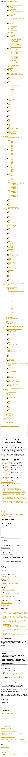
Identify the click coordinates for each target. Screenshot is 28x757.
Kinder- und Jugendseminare (14, 381)
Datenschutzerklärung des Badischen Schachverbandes (13, 739)
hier (13, 552)
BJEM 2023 (10, 23)
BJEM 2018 (10, 66)
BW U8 (9, 132)
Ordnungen (8, 413)
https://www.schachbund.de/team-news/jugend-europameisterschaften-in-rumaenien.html (14, 492)
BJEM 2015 (10, 70)
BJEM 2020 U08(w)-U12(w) (17, 41)
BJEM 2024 (10, 15)
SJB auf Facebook (4, 718)
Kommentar (4, 525)
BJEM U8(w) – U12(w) (6, 603)
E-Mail (2, 650)
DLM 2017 (10, 278)
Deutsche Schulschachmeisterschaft (14, 329)
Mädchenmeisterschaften (11, 288)
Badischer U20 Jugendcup (11, 243)
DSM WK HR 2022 (12, 330)
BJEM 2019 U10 (14, 52)
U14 (12, 144)
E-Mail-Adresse (4, 540)
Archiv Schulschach (10, 359)
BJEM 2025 (10, 10)
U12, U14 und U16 (14, 177)
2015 (9, 112)
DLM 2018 (10, 276)
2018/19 (12, 97)
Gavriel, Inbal (8, 462)
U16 (12, 142)
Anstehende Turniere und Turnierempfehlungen (16, 363)
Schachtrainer (14, 386)
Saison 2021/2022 (12, 263)
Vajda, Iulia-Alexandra (7, 475)
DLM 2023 (10, 270)
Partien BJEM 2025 (15, 13)
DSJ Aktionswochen (12, 323)
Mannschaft (5, 136)
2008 (9, 121)
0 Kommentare (18, 445)
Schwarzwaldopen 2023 (6, 516)
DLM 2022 (10, 271)
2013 (9, 115)
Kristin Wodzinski (12, 445)
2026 (9, 77)
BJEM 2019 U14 (14, 56)
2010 (9, 119)
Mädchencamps (11, 325)
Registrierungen (14, 37)
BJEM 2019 (10, 48)
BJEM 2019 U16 (14, 57)
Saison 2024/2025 (12, 259)
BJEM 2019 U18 (14, 58)
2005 (9, 125)
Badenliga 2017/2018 (13, 255)
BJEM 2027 (10, 6)
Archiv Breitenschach (10, 380)
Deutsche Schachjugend (6, 726)
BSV (4, 419)
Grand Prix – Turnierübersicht (14, 85)
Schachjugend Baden (12, 1)
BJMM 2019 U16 (14, 192)
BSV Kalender (9, 420)
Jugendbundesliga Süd (11, 257)
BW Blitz (8, 102)
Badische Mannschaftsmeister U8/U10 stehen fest (12, 513)
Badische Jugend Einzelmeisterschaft (14, 5)
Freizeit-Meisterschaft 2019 (17, 65)
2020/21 (12, 94)
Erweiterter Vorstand (10, 390)
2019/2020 (10, 253)
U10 (12, 146)
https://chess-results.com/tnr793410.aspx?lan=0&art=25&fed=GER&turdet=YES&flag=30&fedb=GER (13, 482)
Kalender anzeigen (5, 605)
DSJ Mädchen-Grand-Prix (11, 287)
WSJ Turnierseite (12, 100)
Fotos (12, 45)
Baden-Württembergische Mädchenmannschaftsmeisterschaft (14, 226)
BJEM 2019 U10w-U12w (16, 51)
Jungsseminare (14, 382)
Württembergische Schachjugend (8, 737)
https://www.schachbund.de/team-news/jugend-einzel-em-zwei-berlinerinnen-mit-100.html (14, 495)
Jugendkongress (12, 133)
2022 (9, 82)
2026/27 (12, 86)
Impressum (8, 415)
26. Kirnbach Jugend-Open (8, 590)
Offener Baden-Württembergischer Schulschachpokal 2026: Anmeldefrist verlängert (15, 620)
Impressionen (14, 14)
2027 (9, 76)
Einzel (4, 3)
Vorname (3, 645)
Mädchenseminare (10, 285)
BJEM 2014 (10, 72)
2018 (9, 108)
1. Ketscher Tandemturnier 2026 (9, 583)
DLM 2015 (10, 280)
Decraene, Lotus (7, 470)
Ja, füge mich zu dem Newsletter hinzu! (11, 545)
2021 (9, 106)
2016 (9, 111)
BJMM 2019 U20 (14, 191)
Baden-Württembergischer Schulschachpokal (16, 358)
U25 (12, 175)
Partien (12, 20)
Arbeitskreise (9, 396)
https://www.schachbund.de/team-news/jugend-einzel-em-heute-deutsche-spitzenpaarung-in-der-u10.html (14, 499)
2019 (9, 107)
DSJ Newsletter (9, 317)
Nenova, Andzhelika (7, 472)
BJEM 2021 (10, 32)
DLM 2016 (10, 279)
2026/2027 (10, 245)
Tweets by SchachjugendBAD (7, 713)
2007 (9, 123)
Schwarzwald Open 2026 (8, 625)
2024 (9, 79)
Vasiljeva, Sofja (7, 477)
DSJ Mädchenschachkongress (12, 318)
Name (2, 537)
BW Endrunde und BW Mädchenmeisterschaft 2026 (14, 629)
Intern (7, 417)
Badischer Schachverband (6, 724)
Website (2, 542)
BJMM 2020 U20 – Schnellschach (18, 183)
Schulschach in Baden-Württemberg (9, 731)
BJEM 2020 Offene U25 (16, 44)
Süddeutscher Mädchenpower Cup (15, 326)
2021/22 (12, 93)
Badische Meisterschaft (11, 331)
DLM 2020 (10, 274)
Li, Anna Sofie (8, 467)
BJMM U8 (3, 570)
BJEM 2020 (10, 36)
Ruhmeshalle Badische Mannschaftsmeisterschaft (14, 207)
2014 (9, 114)
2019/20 (12, 95)
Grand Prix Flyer (11, 99)
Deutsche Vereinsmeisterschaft (13, 281)
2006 (9, 124)
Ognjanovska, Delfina (8, 465)
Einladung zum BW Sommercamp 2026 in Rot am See (15, 634)
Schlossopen (11, 377)
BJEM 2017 (10, 68)
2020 (9, 182)
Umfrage (13, 22)
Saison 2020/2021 (12, 264)
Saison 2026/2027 (12, 258)
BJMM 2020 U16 (14, 184)
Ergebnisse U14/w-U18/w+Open (18, 11)
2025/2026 (10, 246)
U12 (12, 145)
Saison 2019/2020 (12, 266)
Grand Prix (8, 83)
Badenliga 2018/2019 (13, 254)
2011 (9, 118)
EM (4, 511)
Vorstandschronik (12, 392)
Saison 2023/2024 (12, 260)
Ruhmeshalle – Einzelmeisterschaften (14, 129)
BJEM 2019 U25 (14, 60)
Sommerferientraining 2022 (17, 388)
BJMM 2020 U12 (14, 187)
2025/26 (12, 87)
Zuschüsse (8, 394)
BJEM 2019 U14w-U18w (16, 55)
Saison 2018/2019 (12, 267)
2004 (9, 127)
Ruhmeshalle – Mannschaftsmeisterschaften (15, 283)
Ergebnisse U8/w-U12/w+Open (18, 17)
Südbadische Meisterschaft (11, 351)
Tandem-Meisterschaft (11, 379)
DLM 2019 (10, 275)
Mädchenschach (6, 284)
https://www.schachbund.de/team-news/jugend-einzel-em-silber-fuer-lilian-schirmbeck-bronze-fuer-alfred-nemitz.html (15, 502)
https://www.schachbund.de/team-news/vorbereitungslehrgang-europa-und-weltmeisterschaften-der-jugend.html (12, 489)
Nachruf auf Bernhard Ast (16, 673)
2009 (9, 120)
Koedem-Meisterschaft (13, 384)
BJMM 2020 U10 (14, 188)
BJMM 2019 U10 (14, 196)
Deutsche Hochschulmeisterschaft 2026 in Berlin (14, 613)
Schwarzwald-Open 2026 (7, 596)
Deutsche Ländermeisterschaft (12, 268)
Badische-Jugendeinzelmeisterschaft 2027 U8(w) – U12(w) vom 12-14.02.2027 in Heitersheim (14, 611)
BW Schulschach (11, 360)
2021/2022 (10, 251)
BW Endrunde (9, 209)
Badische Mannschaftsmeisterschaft (14, 137)
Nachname (3, 648)
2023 (9, 81)
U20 (12, 141)
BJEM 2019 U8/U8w (15, 49)
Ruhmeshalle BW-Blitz (13, 128)
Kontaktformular (10, 414)
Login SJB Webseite (5, 747)
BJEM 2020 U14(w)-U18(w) (17, 43)
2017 (9, 110)
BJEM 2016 (10, 69)
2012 (9, 116)
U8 (11, 148)
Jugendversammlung (10, 397)
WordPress (16, 754)
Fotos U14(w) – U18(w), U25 (20, 64)
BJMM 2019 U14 (14, 194)
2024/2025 (10, 247)
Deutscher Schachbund (6, 728)
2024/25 (12, 89)
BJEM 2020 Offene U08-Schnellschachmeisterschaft (17, 39)
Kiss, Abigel (7, 460)
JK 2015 (12, 135)
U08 (12, 165)
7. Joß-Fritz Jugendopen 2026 (9, 577)
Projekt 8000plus (9, 422)
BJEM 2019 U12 (14, 53)
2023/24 (12, 90)
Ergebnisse (13, 9)
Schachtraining (11, 385)
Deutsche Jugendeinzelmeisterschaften (14, 74)
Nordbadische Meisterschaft (12, 344)
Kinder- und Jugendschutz (9, 418)
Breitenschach (6, 361)
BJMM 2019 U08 (14, 198)
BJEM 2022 (10, 28)
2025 (9, 78)
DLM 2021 (10, 272)
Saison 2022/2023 (12, 262)
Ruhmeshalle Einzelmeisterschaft (15, 73)
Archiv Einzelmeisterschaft (12, 131)
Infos (7, 393)
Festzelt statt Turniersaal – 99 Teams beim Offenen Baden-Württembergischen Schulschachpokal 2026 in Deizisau (15, 617)
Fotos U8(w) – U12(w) (18, 62)
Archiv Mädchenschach (11, 322)
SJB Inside (5, 389)
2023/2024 (10, 249)
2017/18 (12, 98)
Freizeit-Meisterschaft (16, 47)
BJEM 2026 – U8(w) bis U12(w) (19, 676)
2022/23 (12, 91)
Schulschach (6, 327)
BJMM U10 (4, 564)
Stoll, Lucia (7, 463)
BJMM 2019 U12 (14, 195)
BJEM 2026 (10, 7)
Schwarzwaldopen (10, 364)
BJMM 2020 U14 (14, 186)
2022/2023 (10, 250)
